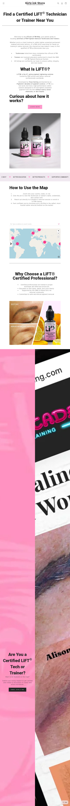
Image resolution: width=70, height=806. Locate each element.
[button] (3, 3)
